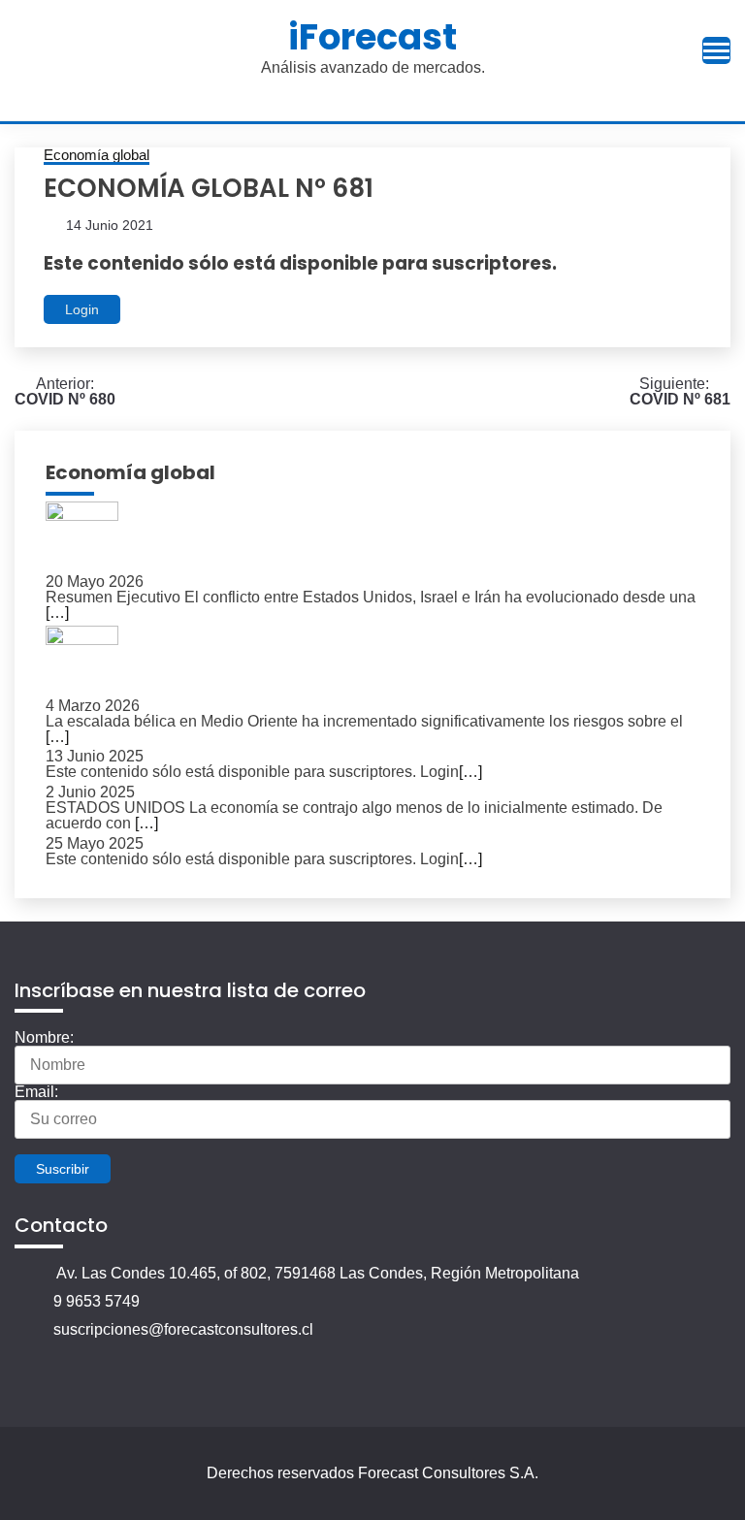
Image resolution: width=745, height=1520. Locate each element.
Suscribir (62, 1169)
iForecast (372, 37)
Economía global (96, 155)
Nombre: (44, 1037)
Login (82, 309)
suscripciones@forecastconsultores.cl (183, 1329)
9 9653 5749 (96, 1301)
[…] (57, 612)
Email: (36, 1091)
